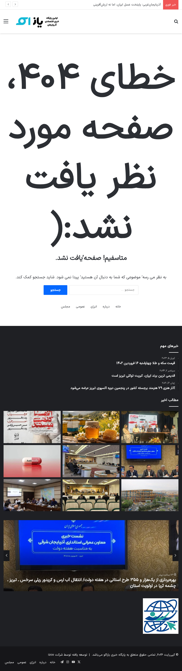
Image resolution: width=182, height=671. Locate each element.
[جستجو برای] (176, 23)
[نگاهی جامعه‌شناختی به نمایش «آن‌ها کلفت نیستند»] (32, 427)
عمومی (80, 306)
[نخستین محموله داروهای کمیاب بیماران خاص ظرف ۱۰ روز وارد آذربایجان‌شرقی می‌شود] (32, 495)
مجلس (65, 306)
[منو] (6, 23)
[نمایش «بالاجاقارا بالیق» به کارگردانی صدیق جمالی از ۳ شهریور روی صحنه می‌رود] (149, 427)
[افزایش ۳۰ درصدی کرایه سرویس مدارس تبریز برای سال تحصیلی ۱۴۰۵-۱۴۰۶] (91, 495)
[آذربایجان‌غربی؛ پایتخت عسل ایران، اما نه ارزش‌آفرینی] (91, 427)
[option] (91, 555)
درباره (106, 306)
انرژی (94, 306)
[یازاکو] (36, 21)
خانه (118, 306)
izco (51, 655)
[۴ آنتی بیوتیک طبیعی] (32, 461)
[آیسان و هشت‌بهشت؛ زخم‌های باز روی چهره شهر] (149, 495)
